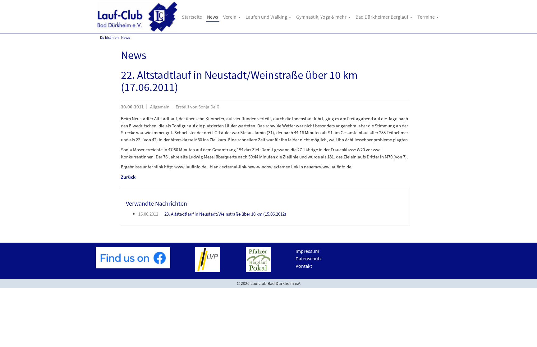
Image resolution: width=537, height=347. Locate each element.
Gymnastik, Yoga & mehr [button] (321, 17)
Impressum (307, 251)
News (212, 17)
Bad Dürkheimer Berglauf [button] (382, 17)
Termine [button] (426, 17)
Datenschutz (309, 258)
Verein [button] (230, 17)
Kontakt (304, 266)
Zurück (128, 177)
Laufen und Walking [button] (267, 17)
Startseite (192, 17)
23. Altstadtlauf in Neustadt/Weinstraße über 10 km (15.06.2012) (225, 214)
